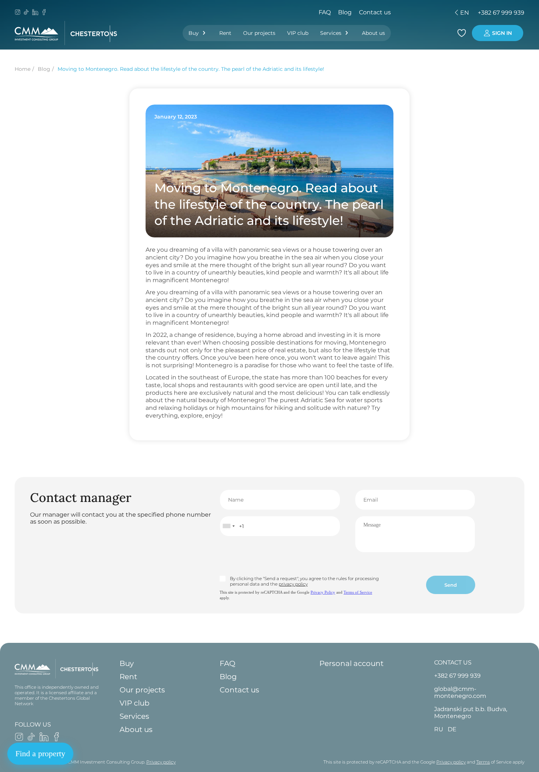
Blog (345, 12)
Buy (193, 33)
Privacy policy (161, 762)
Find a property (40, 753)
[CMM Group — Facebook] (44, 13)
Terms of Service (358, 592)
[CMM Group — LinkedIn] (35, 13)
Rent (225, 33)
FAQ (325, 12)
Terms (483, 762)
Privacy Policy (323, 592)
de (422, 12)
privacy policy (293, 584)
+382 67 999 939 (501, 12)
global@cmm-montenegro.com (460, 692)
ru (409, 12)
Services (330, 33)
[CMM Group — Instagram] (18, 13)
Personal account (351, 663)
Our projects (259, 33)
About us (373, 33)
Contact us (375, 12)
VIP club (297, 33)
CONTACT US (453, 662)
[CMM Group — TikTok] (26, 13)
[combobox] (228, 526)
